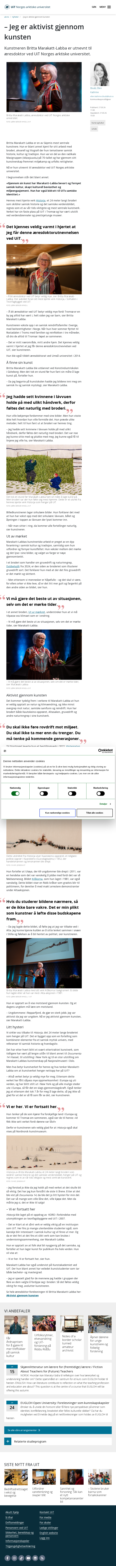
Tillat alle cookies (94, 813)
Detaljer (103, 804)
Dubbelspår (13, 566)
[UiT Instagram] (14, 1558)
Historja (40, 200)
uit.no (6, 17)
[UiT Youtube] (28, 1558)
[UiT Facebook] (7, 1558)
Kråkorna (37, 879)
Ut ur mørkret (36, 612)
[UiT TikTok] (21, 1558)
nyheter (15, 17)
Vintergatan (73, 746)
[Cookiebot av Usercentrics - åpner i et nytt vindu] (100, 751)
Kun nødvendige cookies (57, 813)
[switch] (44, 793)
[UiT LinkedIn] (35, 1558)
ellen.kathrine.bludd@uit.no (102, 96)
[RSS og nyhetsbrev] (42, 1558)
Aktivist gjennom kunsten (22, 1295)
